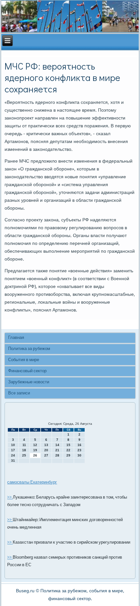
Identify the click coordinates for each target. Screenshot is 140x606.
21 (57, 450)
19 (35, 450)
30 (79, 455)
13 (46, 445)
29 (68, 455)
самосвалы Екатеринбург (32, 482)
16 (79, 445)
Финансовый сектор (27, 371)
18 (24, 450)
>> (10, 497)
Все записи (19, 393)
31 (13, 460)
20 (46, 450)
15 (68, 445)
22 (68, 450)
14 (57, 445)
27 (46, 455)
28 (57, 455)
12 (35, 445)
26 (35, 455)
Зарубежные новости (28, 382)
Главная (16, 338)
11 (24, 445)
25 (24, 455)
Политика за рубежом (29, 349)
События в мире (23, 360)
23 (79, 450)
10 (13, 445)
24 (13, 455)
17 (13, 450)
